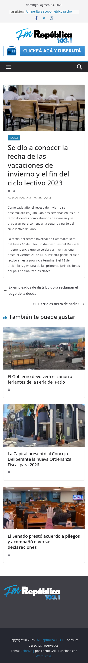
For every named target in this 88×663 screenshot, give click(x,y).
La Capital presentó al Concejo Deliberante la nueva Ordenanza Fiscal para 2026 (39, 459)
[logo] (32, 587)
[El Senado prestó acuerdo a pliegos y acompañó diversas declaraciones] (44, 489)
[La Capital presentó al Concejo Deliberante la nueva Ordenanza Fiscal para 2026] (44, 407)
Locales (13, 137)
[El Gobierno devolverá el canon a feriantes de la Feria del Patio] (44, 330)
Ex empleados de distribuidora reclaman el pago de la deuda (43, 290)
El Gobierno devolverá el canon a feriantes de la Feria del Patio (40, 379)
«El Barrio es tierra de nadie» (56, 304)
